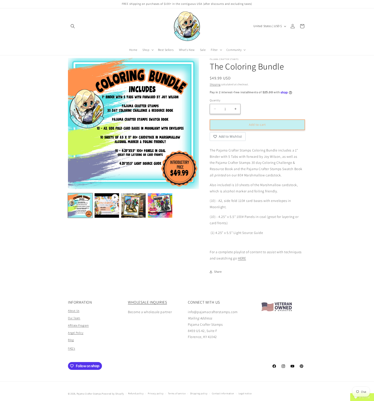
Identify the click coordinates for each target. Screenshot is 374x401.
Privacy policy (156, 393)
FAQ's (71, 348)
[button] (72, 26)
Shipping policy (199, 393)
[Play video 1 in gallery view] (107, 205)
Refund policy (135, 393)
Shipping (215, 84)
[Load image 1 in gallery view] (80, 205)
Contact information (223, 393)
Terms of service (177, 393)
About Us (73, 310)
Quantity (215, 100)
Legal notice (245, 393)
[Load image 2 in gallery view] (133, 205)
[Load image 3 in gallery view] (160, 205)
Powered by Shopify (113, 393)
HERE (242, 258)
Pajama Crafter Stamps (89, 393)
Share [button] (218, 272)
